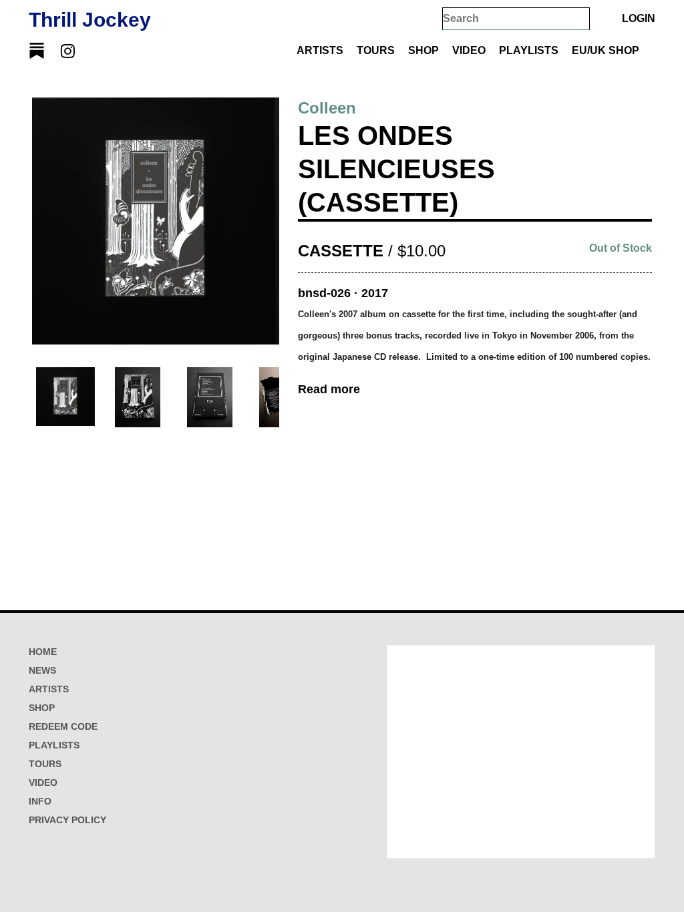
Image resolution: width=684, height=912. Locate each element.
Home (43, 651)
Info (40, 801)
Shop (423, 50)
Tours (376, 50)
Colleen (327, 108)
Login (638, 18)
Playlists (528, 50)
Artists (320, 50)
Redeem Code (63, 726)
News (42, 670)
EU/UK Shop (605, 50)
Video (469, 50)
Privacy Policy (67, 820)
